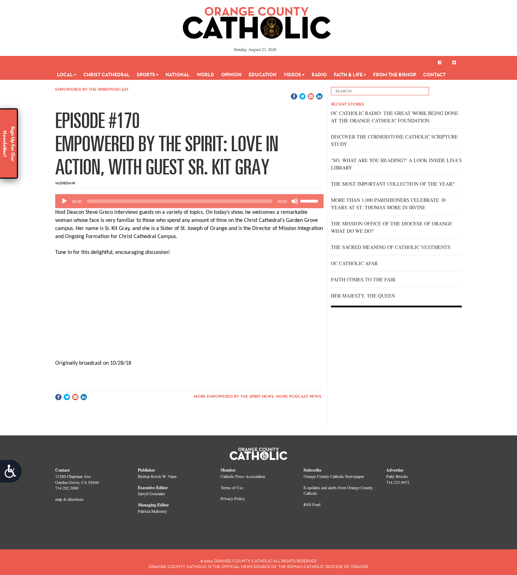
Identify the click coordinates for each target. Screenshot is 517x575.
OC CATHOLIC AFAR (354, 263)
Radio (319, 74)
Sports (146, 74)
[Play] (64, 201)
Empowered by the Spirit (82, 89)
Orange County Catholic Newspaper (334, 476)
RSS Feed (312, 504)
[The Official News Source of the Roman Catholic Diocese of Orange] (256, 20)
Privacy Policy (233, 498)
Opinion (231, 74)
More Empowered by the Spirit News (234, 396)
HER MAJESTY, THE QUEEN (363, 295)
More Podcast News (298, 396)
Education (262, 74)
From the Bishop (394, 74)
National (178, 74)
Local (65, 74)
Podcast (119, 89)
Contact (434, 74)
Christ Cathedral (106, 74)
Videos (292, 74)
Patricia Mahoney (152, 511)
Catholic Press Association (243, 476)
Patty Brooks (397, 476)
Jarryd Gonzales (151, 493)
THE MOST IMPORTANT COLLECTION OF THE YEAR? (392, 183)
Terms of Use (232, 487)
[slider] (310, 200)
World (205, 74)
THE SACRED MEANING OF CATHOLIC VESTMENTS (391, 247)
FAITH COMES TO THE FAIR (363, 279)
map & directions (69, 499)
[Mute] (294, 201)
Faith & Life (348, 74)
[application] (189, 201)
